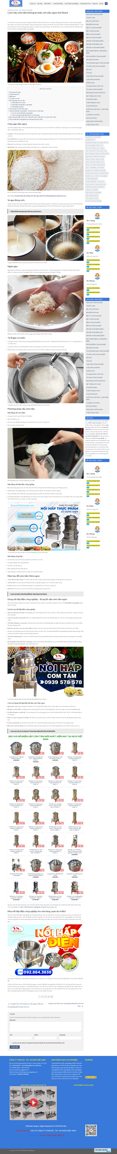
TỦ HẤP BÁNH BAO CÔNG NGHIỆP (97, 63)
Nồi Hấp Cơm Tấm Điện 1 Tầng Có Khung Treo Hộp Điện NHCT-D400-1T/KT (75, 851)
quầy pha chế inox (90, 184)
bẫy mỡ (105, 434)
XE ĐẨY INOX (90, 83)
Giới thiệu (39, 3)
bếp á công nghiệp (90, 153)
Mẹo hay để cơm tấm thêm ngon (18, 109)
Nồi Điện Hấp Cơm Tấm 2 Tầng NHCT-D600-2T (55, 897)
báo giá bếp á (98, 137)
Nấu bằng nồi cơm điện (17, 102)
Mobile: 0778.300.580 (93, 264)
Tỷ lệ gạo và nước (14, 98)
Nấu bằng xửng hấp (16, 107)
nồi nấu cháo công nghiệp (101, 176)
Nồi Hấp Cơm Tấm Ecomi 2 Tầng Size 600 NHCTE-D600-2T (36, 782)
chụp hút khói (101, 167)
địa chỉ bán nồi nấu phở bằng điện (93, 201)
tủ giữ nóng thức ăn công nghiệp (93, 192)
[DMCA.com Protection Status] (91, 1077)
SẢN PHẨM (47, 3)
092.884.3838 (16, 1067)
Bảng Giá (95, 3)
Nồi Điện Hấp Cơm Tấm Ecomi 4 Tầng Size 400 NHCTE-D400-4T (74, 828)
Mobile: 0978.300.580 (93, 288)
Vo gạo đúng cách (13, 94)
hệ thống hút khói (104, 173)
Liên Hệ (101, 3)
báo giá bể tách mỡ (90, 139)
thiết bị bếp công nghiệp (91, 187)
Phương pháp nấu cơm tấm (16, 100)
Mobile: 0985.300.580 (93, 269)
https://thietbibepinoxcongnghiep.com (26, 1072)
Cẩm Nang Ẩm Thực (85, 3)
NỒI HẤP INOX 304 (92, 59)
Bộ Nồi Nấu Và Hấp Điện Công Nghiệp (16, 874)
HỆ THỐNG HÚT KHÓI (93, 96)
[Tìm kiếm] (106, 3)
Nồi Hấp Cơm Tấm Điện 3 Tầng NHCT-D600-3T (36, 897)
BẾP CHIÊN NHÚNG (92, 31)
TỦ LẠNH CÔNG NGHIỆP (94, 89)
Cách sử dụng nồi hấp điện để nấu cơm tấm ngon (25, 115)
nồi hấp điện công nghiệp (71, 603)
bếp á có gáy (104, 150)
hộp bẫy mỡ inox (90, 176)
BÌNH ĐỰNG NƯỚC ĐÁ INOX (95, 92)
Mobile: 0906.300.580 (93, 260)
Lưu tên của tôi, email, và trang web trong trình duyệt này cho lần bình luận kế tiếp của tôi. (38, 1043)
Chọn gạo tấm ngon (14, 92)
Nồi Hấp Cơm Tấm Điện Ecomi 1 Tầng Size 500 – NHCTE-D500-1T (55, 805)
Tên (11, 1035)
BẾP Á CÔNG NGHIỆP (93, 34)
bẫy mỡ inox (100, 145)
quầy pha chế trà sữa (101, 184)
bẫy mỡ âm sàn (96, 148)
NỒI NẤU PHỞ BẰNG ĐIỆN (95, 41)
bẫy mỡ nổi (88, 148)
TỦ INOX (89, 73)
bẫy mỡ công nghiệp (90, 145)
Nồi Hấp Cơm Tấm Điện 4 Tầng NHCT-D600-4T (16, 897)
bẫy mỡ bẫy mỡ (104, 142)
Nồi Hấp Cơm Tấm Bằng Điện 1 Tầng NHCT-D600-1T (75, 897)
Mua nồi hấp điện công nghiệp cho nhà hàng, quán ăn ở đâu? (25, 119)
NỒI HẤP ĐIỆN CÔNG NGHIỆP (96, 56)
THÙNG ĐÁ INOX (91, 106)
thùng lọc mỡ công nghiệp (92, 189)
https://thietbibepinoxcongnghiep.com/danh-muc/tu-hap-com (38, 907)
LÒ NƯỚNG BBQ (91, 99)
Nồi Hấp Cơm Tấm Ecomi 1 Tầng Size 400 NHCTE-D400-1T (55, 851)
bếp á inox (98, 153)
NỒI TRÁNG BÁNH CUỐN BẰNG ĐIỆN (96, 52)
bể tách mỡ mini (101, 164)
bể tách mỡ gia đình (90, 162)
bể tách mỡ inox (100, 162)
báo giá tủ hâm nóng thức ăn (92, 142)
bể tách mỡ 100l (100, 159)
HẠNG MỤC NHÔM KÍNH (94, 121)
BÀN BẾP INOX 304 (92, 24)
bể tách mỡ (99, 434)
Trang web (62, 1035)
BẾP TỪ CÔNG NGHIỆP (93, 27)
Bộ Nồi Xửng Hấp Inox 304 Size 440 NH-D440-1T (55, 757)
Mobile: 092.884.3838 (93, 228)
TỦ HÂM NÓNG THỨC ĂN (94, 86)
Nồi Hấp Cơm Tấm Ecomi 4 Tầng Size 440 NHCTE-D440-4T (75, 805)
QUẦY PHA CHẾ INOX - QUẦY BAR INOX (97, 110)
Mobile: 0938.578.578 (93, 292)
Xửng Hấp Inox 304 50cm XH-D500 (75, 874)
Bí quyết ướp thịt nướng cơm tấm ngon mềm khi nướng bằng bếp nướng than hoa (40, 196)
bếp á (102, 148)
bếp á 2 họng (96, 150)
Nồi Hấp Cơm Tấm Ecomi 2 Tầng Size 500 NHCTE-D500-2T (36, 805)
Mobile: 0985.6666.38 (93, 236)
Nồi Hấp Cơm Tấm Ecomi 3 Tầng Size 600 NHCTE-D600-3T (16, 782)
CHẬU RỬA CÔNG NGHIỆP (95, 76)
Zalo (88, 230)
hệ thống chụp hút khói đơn (92, 173)
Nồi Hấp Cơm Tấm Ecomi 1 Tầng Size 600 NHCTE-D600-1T (55, 782)
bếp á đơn (102, 156)
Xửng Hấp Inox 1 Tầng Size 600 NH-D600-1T (16, 757)
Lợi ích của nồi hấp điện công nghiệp (21, 113)
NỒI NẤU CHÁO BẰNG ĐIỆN (95, 47)
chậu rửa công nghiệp (91, 167)
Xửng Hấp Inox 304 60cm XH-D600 (55, 874)
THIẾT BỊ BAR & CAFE (93, 102)
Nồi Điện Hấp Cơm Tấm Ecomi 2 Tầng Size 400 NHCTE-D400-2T (36, 851)
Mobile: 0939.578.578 (93, 232)
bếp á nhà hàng (89, 156)
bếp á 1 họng (89, 150)
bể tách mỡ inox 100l (91, 164)
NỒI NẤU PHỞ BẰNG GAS (94, 44)
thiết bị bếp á (101, 187)
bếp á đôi (96, 156)
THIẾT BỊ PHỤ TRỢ (92, 124)
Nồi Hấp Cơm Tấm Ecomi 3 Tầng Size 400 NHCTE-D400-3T (16, 851)
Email (36, 1035)
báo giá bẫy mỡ (89, 137)
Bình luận (13, 1020)
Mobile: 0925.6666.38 (93, 241)
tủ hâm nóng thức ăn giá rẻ (92, 198)
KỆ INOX (89, 69)
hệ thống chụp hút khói (100, 170)
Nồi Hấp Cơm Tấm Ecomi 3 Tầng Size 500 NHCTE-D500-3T (16, 805)
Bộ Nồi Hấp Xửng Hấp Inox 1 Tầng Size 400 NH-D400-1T (36, 874)
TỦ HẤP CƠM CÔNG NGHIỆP (95, 66)
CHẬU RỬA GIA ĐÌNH (93, 79)
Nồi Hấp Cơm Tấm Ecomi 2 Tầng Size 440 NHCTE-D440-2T (36, 828)
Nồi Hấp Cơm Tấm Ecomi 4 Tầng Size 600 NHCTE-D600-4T (75, 758)
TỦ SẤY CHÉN (90, 18)
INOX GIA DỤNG (91, 118)
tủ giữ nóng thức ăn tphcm (92, 195)
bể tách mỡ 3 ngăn (90, 159)
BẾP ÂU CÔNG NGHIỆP (93, 37)
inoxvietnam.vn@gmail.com (21, 1070)
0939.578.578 (25, 1067)
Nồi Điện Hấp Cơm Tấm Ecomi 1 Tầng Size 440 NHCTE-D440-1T (55, 828)
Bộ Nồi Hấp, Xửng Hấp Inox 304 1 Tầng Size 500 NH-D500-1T (36, 758)
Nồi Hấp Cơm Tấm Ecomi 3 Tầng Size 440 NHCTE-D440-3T (16, 828)
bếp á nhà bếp (105, 153)
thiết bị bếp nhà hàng (94, 423)
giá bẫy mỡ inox (89, 170)
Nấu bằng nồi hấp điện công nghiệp (21, 104)
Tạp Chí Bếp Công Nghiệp (71, 3)
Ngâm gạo (12, 96)
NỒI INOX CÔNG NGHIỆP (94, 14)
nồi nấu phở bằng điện (91, 181)
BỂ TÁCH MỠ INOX (92, 21)
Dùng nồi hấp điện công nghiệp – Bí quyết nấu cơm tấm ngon (26, 111)
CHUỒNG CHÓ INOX (93, 114)
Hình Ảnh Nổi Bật (58, 3)
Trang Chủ (32, 3)
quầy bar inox (101, 181)
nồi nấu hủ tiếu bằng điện (91, 178)
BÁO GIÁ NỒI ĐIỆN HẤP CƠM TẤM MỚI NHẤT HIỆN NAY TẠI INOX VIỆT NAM (32, 117)
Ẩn (50, 89)
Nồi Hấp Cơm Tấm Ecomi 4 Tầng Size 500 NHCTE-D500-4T (75, 782)
